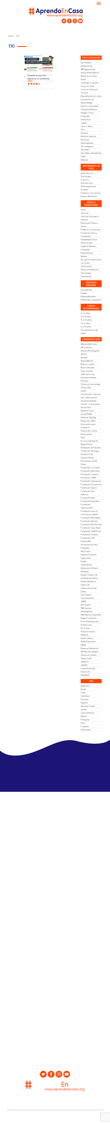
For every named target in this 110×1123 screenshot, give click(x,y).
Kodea (84, 561)
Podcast (84, 133)
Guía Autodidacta (89, 109)
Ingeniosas (86, 558)
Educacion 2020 (88, 421)
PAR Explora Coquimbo (91, 615)
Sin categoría (87, 146)
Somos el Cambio (89, 655)
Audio (83, 79)
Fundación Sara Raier (91, 528)
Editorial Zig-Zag (88, 418)
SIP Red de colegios (90, 652)
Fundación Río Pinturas (91, 525)
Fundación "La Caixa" (90, 468)
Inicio (10, 36)
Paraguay (85, 720)
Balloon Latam (87, 364)
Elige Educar (87, 444)
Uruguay (85, 726)
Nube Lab (85, 585)
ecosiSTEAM (86, 414)
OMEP (83, 601)
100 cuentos (86, 347)
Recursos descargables (38, 62)
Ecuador (85, 699)
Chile (83, 693)
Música (84, 256)
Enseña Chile (87, 454)
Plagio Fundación (89, 618)
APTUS (84, 354)
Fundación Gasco (89, 488)
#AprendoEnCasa (89, 344)
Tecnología (86, 273)
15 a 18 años (86, 320)
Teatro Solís (86, 658)
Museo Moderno (88, 582)
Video (83, 157)
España (84, 703)
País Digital (86, 605)
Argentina (85, 686)
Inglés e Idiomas (88, 246)
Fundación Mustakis (90, 501)
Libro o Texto (87, 126)
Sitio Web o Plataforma (91, 153)
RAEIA (83, 645)
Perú (83, 723)
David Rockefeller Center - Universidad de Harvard (90, 404)
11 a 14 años (86, 317)
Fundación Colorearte (91, 481)
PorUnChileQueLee (89, 622)
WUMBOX (85, 675)
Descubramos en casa (91, 96)
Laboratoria (86, 565)
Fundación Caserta (89, 474)
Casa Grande (87, 371)
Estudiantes (86, 290)
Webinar (84, 160)
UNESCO (85, 662)
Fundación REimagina (91, 518)
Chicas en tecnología (90, 384)
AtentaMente (87, 361)
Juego (84, 123)
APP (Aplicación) (88, 69)
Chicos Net (86, 388)
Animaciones (86, 66)
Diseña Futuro (87, 411)
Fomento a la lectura (90, 230)
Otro (83, 130)
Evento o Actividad (89, 106)
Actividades (31, 59)
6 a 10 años (86, 327)
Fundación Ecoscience (91, 485)
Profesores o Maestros (91, 300)
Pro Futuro (85, 628)
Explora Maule (87, 458)
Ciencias (85, 213)
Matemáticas (87, 253)
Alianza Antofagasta (90, 351)
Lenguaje (85, 250)
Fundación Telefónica (91, 531)
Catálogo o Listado (89, 83)
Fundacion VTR (88, 538)
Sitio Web (85, 150)
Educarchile (86, 434)
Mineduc (85, 572)
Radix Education (88, 642)
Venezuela (86, 730)
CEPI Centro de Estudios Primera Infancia (88, 378)
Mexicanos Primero (89, 568)
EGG (83, 438)
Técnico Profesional (90, 270)
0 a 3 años (85, 313)
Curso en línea (87, 86)
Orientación (86, 266)
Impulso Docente (88, 555)
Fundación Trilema (89, 535)
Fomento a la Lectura (91, 193)
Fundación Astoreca (90, 471)
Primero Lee (86, 625)
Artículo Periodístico (90, 73)
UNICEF (84, 665)
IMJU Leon (85, 551)
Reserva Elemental (89, 648)
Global (84, 710)
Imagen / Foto (87, 113)
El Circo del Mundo (89, 441)
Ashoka (84, 358)
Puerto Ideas (86, 638)
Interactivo (86, 120)
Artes (83, 210)
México (84, 716)
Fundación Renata (89, 521)
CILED (83, 391)
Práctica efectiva (88, 136)
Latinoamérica (87, 713)
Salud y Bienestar (89, 196)
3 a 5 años (85, 323)
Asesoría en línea (89, 76)
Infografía (85, 116)
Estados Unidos (88, 706)
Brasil (83, 689)
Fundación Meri (88, 498)
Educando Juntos (89, 431)
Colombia (85, 696)
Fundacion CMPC (88, 478)
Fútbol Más (86, 541)
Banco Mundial (88, 368)
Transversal (86, 276)
